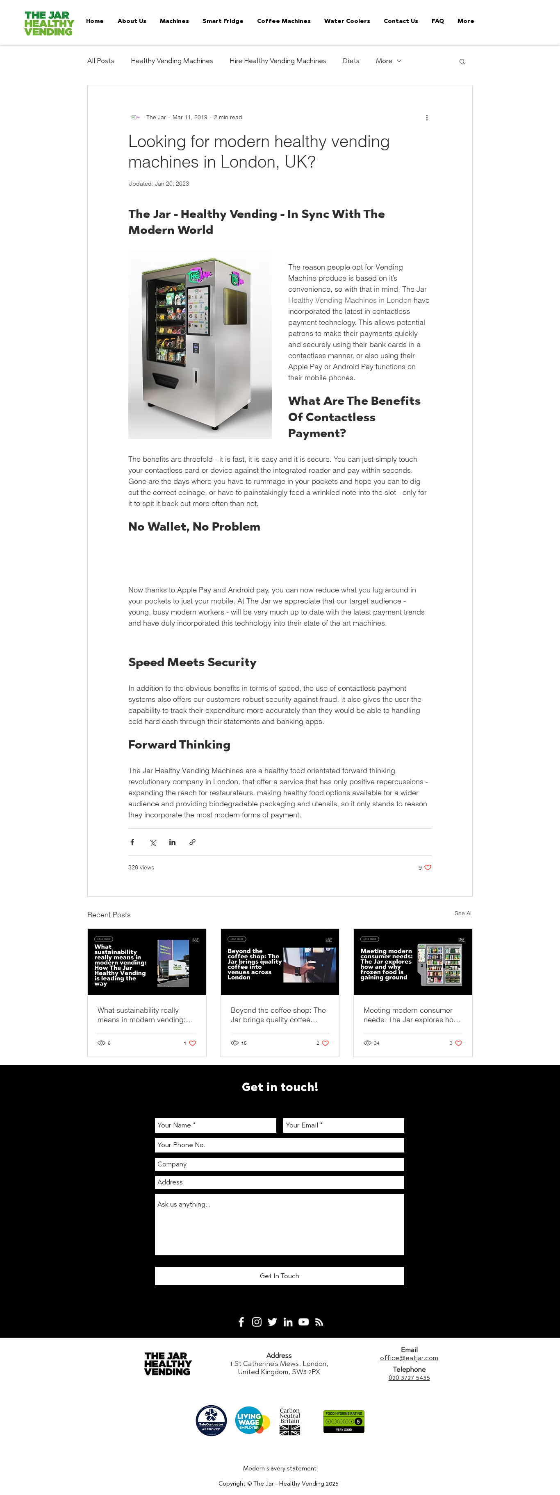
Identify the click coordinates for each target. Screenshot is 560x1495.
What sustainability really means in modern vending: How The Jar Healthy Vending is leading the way (147, 1014)
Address (279, 1355)
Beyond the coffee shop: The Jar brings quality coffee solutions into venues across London (278, 1014)
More (384, 61)
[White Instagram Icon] (256, 1322)
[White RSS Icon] (319, 1322)
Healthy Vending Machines (172, 61)
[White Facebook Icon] (241, 1322)
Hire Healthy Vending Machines (278, 61)
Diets (351, 61)
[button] (462, 61)
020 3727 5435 (409, 1377)
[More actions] (427, 117)
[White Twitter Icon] (272, 1322)
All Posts (100, 61)
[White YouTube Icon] (303, 1322)
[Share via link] (192, 842)
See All (464, 913)
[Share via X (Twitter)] (152, 842)
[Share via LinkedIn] (172, 842)
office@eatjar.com (409, 1358)
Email (409, 1349)
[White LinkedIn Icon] (288, 1322)
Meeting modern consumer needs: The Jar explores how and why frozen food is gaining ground (411, 1014)
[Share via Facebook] (132, 842)
